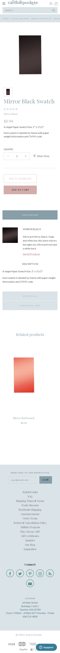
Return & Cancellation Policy (30, 522)
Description (30, 215)
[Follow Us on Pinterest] (30, 573)
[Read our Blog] (50, 573)
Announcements (30, 514)
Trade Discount (30, 505)
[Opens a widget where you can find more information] (46, 647)
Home (5, 18)
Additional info (30, 305)
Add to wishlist (20, 178)
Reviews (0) (30, 296)
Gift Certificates (30, 536)
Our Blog (30, 544)
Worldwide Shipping (30, 509)
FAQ (30, 496)
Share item (43, 156)
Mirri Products (41, 18)
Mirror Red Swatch (23, 418)
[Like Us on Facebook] (10, 573)
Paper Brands (20, 18)
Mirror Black (11, 113)
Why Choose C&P (30, 531)
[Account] (51, 3)
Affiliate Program (30, 527)
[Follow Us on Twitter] (20, 573)
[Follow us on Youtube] (30, 583)
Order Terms (30, 518)
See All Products (31, 253)
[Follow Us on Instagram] (40, 573)
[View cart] (56, 3)
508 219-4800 (30, 616)
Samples (30, 540)
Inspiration (30, 549)
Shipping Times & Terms (30, 500)
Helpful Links (30, 492)
